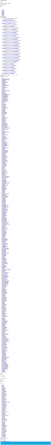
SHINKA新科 (3, 92)
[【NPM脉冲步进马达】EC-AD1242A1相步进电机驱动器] (11, 31)
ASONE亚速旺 (4, 204)
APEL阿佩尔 (3, 369)
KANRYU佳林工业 (4, 127)
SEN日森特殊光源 (4, 214)
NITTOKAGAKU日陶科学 (5, 207)
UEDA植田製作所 (4, 213)
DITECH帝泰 (3, 336)
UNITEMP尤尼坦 (4, 163)
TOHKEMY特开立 (4, 229)
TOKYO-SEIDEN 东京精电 (5, 193)
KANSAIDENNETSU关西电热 (6, 90)
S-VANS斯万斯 (4, 330)
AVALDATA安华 (4, 342)
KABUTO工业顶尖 (4, 125)
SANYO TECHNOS (4, 158)
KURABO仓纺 (4, 299)
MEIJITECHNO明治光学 (5, 161)
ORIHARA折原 (4, 274)
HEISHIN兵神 (3, 236)
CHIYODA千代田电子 (5, 239)
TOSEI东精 (3, 202)
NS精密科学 (3, 121)
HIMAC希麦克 (4, 258)
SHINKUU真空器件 (4, 289)
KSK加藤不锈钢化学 (4, 206)
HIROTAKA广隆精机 (4, 277)
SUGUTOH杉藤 (4, 316)
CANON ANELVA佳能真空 (5, 85)
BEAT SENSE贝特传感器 (5, 366)
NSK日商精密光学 (4, 183)
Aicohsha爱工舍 (4, 83)
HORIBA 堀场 (3, 356)
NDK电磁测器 (4, 267)
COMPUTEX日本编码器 (5, 177)
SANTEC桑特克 (4, 97)
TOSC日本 (3, 91)
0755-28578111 (2, 381)
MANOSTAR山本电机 (5, 211)
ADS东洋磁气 (3, 247)
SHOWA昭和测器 (4, 181)
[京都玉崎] (25, 0)
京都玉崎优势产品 (4, 188)
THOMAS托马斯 (4, 122)
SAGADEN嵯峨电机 (4, 262)
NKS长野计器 (3, 351)
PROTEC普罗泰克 (4, 363)
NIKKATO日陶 (4, 284)
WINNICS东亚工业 (4, 337)
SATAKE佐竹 (3, 139)
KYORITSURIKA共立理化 (5, 221)
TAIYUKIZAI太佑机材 (5, 173)
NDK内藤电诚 (4, 235)
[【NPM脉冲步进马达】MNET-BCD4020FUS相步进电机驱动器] (11, 59)
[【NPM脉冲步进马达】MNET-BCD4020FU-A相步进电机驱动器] (11, 56)
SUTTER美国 (3, 102)
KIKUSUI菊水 (3, 234)
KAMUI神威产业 (4, 254)
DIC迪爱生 (3, 120)
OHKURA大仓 (4, 119)
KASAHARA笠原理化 (5, 223)
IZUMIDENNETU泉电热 (5, 244)
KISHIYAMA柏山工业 (5, 228)
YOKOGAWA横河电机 (5, 263)
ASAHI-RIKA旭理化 (4, 338)
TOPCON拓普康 (4, 328)
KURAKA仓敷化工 (4, 219)
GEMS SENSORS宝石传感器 (5, 176)
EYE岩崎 (3, 317)
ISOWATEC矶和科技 (4, 358)
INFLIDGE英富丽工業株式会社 (6, 94)
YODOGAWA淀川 (4, 309)
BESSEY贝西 (3, 352)
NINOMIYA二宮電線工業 (5, 276)
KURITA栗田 (3, 331)
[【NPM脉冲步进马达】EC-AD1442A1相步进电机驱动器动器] (11, 37)
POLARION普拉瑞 (4, 292)
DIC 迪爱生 (3, 128)
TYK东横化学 (3, 194)
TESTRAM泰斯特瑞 (4, 87)
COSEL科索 (3, 109)
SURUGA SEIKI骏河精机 (5, 321)
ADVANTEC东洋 (4, 216)
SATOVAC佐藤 (4, 253)
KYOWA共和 (3, 108)
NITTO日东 (3, 310)
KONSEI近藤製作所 (4, 145)
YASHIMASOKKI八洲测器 (5, 357)
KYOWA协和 (3, 242)
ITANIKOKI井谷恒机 (4, 293)
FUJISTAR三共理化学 (5, 349)
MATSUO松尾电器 (4, 180)
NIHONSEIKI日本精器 (5, 142)
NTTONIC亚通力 (4, 143)
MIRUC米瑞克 (4, 114)
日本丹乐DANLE (4, 80)
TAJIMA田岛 (3, 153)
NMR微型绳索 (4, 249)
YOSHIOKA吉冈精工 (4, 243)
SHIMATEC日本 (4, 111)
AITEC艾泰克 (3, 190)
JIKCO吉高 (3, 237)
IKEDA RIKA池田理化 (5, 365)
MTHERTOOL (4, 172)
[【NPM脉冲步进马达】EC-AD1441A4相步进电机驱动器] (11, 34)
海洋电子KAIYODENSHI (5, 126)
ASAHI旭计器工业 (4, 218)
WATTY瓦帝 (3, 345)
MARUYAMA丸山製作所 (5, 248)
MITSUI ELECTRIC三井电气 (5, 339)
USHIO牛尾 (3, 332)
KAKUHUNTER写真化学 (5, 281)
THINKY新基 (3, 167)
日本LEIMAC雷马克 (4, 93)
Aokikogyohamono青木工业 (5, 147)
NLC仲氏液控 (3, 295)
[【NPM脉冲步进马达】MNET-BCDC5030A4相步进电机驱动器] (11, 40)
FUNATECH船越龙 (4, 313)
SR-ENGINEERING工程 (5, 282)
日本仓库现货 (3, 186)
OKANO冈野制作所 (4, 327)
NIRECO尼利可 (4, 154)
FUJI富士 (3, 264)
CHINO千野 (3, 370)
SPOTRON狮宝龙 (4, 152)
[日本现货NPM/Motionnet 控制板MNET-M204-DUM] (10, 21)
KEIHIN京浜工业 (4, 353)
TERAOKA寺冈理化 (4, 240)
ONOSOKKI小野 (4, 311)
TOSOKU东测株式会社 (5, 151)
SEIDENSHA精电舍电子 (5, 129)
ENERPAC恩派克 (4, 255)
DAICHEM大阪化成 (4, 160)
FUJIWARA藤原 (4, 286)
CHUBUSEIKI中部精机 (5, 275)
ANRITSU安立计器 (4, 113)
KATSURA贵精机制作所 (5, 107)
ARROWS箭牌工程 (4, 355)
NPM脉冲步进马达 (4, 297)
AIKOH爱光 (3, 166)
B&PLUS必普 (3, 278)
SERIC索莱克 (3, 257)
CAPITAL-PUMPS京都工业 (5, 272)
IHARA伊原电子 (4, 215)
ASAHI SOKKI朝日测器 (5, 205)
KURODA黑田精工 (4, 195)
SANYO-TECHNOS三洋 (5, 367)
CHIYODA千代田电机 (5, 279)
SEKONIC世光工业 (4, 344)
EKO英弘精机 (3, 343)
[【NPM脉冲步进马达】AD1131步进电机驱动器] (9, 62)
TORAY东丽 (3, 184)
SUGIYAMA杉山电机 (4, 171)
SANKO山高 (3, 318)
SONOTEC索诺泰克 (4, 300)
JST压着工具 (3, 350)
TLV (2, 130)
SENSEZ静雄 (3, 81)
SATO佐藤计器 (4, 212)
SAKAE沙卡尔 (4, 197)
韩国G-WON (3, 140)
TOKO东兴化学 (4, 241)
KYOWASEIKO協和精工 (5, 283)
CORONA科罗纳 (4, 346)
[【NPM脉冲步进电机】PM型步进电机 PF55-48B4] (10, 18)
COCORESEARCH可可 (5, 285)
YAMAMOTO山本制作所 (5, 100)
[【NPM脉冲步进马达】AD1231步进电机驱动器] (9, 68)
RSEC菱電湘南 (4, 198)
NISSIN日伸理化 (4, 200)
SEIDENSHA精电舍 (4, 112)
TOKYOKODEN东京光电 (5, 138)
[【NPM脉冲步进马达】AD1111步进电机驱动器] (9, 65)
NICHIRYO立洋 (4, 208)
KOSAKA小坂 (4, 306)
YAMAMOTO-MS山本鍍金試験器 (6, 269)
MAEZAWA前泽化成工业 (5, 99)
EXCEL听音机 (4, 307)
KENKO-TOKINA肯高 (5, 98)
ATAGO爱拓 (3, 159)
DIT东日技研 (3, 348)
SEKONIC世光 (4, 179)
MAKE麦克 (3, 335)
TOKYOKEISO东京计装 (5, 150)
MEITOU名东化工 (4, 170)
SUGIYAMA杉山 (4, 362)
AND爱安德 (3, 191)
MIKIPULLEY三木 (4, 101)
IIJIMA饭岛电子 (4, 290)
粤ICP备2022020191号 (3, 439)
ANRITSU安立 (4, 84)
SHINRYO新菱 (4, 201)
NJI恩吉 (3, 135)
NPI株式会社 (3, 302)
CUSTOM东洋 (4, 265)
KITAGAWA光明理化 (4, 227)
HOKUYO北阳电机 (4, 144)
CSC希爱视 (3, 226)
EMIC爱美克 (3, 314)
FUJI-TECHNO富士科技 (5, 364)
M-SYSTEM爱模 (4, 232)
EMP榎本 (3, 230)
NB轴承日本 (3, 174)
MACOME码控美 (4, 304)
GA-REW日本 (3, 88)
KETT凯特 (3, 86)
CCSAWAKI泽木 (4, 225)
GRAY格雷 (3, 149)
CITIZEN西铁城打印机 (5, 246)
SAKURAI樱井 (4, 324)
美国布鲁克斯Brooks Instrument (6, 79)
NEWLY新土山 (4, 261)
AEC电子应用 (3, 106)
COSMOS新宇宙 (4, 118)
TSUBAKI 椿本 (4, 260)
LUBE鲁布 (3, 303)
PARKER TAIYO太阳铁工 (5, 334)
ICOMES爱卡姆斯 (4, 233)
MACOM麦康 (3, 157)
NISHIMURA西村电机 (5, 209)
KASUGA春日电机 (4, 250)
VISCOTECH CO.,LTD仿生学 (5, 341)
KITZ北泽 (3, 146)
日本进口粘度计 (4, 187)
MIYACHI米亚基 (4, 320)
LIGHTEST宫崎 (4, 270)
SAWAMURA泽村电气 (5, 156)
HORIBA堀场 (3, 325)
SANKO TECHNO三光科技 (5, 131)
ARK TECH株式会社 (4, 95)
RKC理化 (3, 168)
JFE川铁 (3, 115)
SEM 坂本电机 (4, 371)
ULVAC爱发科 (4, 222)
